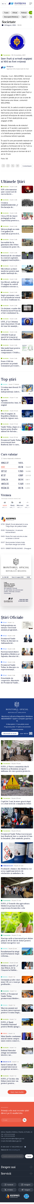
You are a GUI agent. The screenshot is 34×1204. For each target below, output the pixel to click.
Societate (9, 22)
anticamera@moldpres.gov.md (14, 1138)
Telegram (17, 165)
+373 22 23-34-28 (9, 1134)
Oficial (14, 13)
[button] (29, 393)
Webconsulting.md (14, 1150)
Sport (24, 17)
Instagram (8, 165)
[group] (17, 388)
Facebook (3, 165)
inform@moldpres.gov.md (13, 1141)
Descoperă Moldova (11, 17)
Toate (6, 13)
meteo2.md (17, 498)
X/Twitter (13, 165)
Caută (29, 1156)
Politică (23, 13)
